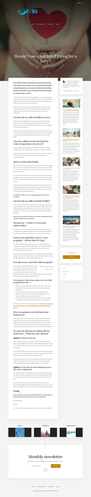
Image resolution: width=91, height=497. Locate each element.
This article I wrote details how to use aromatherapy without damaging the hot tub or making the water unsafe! (33, 305)
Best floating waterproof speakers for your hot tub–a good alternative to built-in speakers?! (71, 197)
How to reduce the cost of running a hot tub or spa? (71, 168)
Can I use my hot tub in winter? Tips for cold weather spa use (71, 227)
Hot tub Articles (66, 271)
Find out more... (77, 90)
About (64, 277)
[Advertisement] (45, 36)
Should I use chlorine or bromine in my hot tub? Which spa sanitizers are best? (71, 140)
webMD (16, 197)
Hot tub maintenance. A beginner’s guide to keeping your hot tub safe (71, 110)
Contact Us (65, 274)
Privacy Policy (71, 259)
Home (64, 268)
